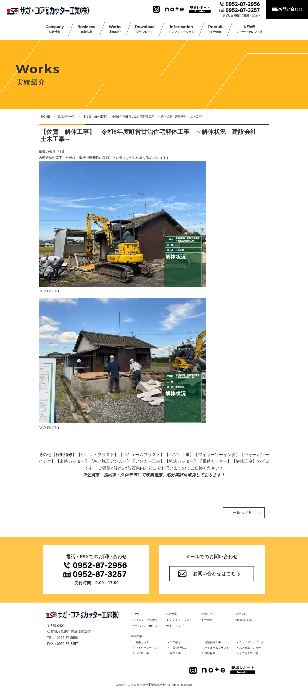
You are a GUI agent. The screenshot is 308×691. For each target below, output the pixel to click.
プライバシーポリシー (146, 625)
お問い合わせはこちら (217, 573)
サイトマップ (175, 625)
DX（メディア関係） (145, 620)
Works (115, 29)
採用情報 (206, 620)
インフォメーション (179, 620)
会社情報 (172, 614)
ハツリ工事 (142, 653)
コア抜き (175, 642)
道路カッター (143, 642)
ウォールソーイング (251, 642)
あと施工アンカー (250, 647)
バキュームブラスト (216, 647)
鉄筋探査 (209, 653)
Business (86, 29)
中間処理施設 (178, 647)
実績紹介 (206, 614)
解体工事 (175, 653)
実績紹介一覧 (66, 116)
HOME (45, 116)
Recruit (215, 29)
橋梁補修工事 (212, 642)
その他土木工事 (248, 653)
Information (181, 29)
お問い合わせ (291, 9)
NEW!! (249, 29)
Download (145, 29)
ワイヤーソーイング (147, 647)
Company (54, 29)
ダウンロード (244, 614)
